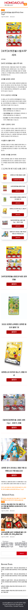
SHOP (3, 10)
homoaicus (14, 3)
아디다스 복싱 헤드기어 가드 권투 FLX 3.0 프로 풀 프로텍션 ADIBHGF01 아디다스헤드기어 (14, 506)
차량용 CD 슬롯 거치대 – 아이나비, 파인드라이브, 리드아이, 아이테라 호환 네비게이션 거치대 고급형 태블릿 (14, 569)
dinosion (12, 16)
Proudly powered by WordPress (13, 604)
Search (22, 553)
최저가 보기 (18, 191)
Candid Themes (18, 606)
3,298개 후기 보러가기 (17, 179)
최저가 (14, 284)
